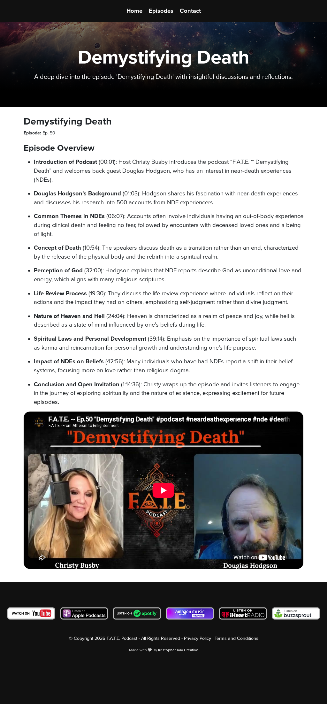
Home (134, 10)
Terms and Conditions (236, 638)
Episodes (161, 10)
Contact (190, 10)
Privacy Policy (197, 638)
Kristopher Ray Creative (178, 650)
